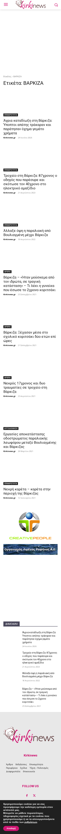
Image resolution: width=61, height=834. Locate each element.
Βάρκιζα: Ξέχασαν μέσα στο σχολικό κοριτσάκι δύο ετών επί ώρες (29, 336)
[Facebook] (27, 796)
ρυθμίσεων (30, 822)
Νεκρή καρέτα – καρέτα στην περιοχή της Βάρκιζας (26, 491)
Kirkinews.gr (9, 137)
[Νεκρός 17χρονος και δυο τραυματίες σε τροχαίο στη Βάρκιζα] (30, 365)
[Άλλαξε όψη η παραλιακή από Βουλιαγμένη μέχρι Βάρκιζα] (30, 213)
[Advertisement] (30, 41)
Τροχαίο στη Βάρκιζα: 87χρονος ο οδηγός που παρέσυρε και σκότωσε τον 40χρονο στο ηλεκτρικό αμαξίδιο (30, 182)
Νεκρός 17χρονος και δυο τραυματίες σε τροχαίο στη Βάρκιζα (25, 387)
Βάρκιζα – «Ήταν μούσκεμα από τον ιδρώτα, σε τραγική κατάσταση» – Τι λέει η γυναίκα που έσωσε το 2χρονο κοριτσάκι (29, 283)
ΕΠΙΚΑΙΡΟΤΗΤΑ (10, 115)
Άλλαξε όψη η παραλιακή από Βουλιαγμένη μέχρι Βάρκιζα (27, 233)
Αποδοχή (11, 828)
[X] (34, 796)
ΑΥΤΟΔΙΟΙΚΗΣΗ (10, 428)
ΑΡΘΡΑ (7, 271)
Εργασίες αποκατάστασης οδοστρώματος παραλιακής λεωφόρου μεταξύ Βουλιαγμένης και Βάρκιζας (29, 440)
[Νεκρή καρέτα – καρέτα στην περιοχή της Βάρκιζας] (30, 471)
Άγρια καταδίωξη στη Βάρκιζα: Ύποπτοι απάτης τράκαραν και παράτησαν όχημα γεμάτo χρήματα (27, 127)
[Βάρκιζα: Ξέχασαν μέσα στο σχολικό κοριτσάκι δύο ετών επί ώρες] (30, 314)
